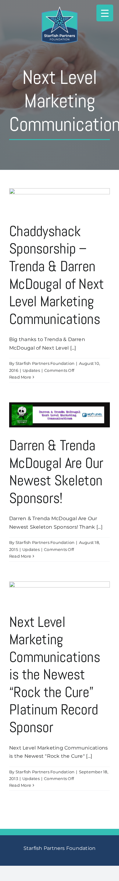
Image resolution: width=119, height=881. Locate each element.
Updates (31, 370)
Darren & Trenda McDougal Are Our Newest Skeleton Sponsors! (56, 471)
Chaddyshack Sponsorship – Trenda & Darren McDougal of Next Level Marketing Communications (56, 275)
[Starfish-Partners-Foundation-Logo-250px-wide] (59, 8)
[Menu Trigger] (104, 13)
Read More (20, 377)
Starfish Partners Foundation (45, 363)
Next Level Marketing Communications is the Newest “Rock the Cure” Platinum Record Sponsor (54, 675)
